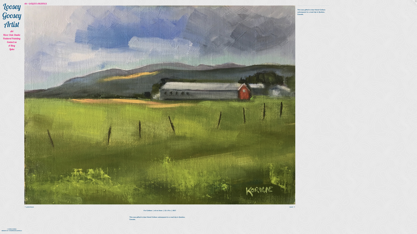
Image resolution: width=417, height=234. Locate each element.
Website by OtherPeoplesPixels (12, 230)
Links (11, 49)
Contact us (12, 42)
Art (11, 31)
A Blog (11, 45)
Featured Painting (11, 38)
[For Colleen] (159, 105)
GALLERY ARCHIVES (38, 3)
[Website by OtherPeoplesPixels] (412, 4)
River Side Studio (11, 34)
